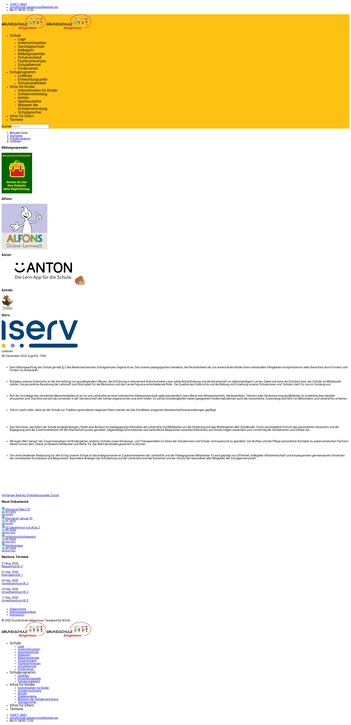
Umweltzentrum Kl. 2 (15, 583)
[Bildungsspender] (17, 192)
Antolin (23, 97)
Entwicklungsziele (32, 79)
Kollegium (26, 50)
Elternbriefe (7, 514)
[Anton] (43, 283)
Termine (16, 119)
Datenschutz (18, 609)
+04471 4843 (18, 4)
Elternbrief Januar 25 (18, 518)
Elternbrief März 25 (17, 509)
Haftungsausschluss (23, 611)
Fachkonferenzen (32, 61)
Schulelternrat (29, 65)
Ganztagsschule (31, 46)
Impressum (17, 614)
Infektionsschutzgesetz (20, 536)
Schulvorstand (29, 57)
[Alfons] (24, 248)
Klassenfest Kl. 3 (12, 566)
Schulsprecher (30, 112)
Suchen (6, 126)
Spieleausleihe (29, 101)
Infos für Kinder (22, 87)
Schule (15, 35)
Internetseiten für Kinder (37, 90)
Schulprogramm (23, 72)
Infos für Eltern (22, 116)
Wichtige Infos (8, 532)
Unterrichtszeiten (32, 43)
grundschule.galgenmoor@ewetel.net (34, 7)
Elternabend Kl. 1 (12, 575)
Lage (22, 39)
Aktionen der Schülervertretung (32, 107)
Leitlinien (25, 76)
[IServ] (40, 346)
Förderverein (28, 68)
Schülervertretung (32, 94)
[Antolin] (8, 309)
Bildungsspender (31, 54)
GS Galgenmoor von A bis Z (22, 527)
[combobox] (30, 126)
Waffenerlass (14, 545)
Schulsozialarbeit (32, 83)
